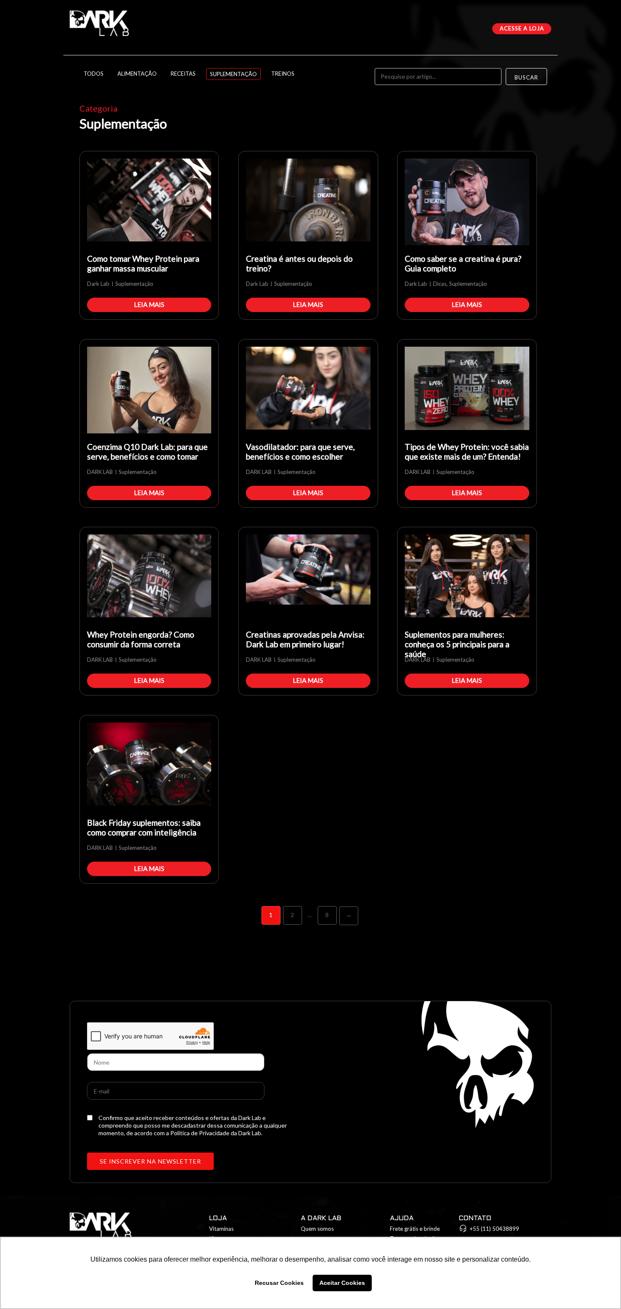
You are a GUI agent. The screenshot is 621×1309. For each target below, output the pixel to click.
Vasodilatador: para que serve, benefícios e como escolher (300, 451)
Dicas (440, 283)
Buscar (526, 77)
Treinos (282, 73)
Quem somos (317, 1228)
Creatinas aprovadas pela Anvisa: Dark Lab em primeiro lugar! (305, 639)
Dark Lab (98, 283)
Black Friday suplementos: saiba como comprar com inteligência (144, 827)
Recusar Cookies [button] (279, 1282)
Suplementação (233, 74)
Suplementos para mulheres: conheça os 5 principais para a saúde (457, 642)
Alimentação (137, 73)
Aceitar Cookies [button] (342, 1282)
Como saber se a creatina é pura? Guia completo (463, 263)
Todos (94, 73)
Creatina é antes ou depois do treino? (299, 263)
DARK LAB (100, 471)
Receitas (183, 73)
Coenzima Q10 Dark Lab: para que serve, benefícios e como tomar (147, 451)
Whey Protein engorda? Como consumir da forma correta (140, 639)
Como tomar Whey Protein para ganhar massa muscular (143, 263)
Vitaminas (221, 1228)
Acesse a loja (522, 28)
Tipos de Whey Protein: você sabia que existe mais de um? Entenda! (467, 451)
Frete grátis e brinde (415, 1228)
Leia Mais (149, 304)
